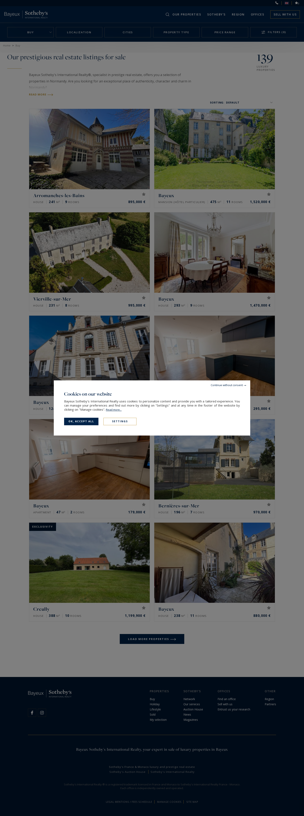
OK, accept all (81, 421)
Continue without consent (227, 385)
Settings (120, 421)
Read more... (114, 410)
